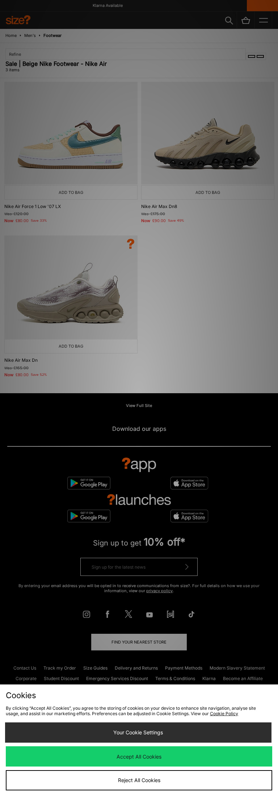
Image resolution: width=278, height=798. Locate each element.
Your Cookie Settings (138, 732)
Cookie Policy (224, 713)
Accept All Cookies (139, 757)
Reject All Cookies (139, 780)
